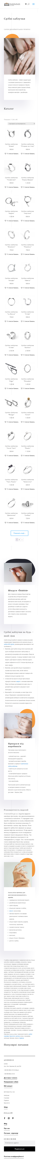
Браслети (7, 1103)
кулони (18, 1036)
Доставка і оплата (10, 1078)
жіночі (11, 911)
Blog (5, 1124)
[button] (11, 153)
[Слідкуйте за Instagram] (8, 1118)
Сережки (6, 1098)
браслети (12, 1036)
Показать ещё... (19, 533)
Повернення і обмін (11, 1082)
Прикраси (9, 1092)
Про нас (7, 1128)
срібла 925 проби (9, 644)
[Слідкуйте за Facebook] (4, 1118)
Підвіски (6, 1100)
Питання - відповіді (11, 1133)
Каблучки (6, 1095)
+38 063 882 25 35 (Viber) (11, 1070)
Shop (6, 1107)
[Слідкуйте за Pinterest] (13, 1118)
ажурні (18, 681)
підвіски (21, 1038)
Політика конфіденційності (14, 1156)
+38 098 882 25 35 (9, 1074)
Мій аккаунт (8, 1086)
